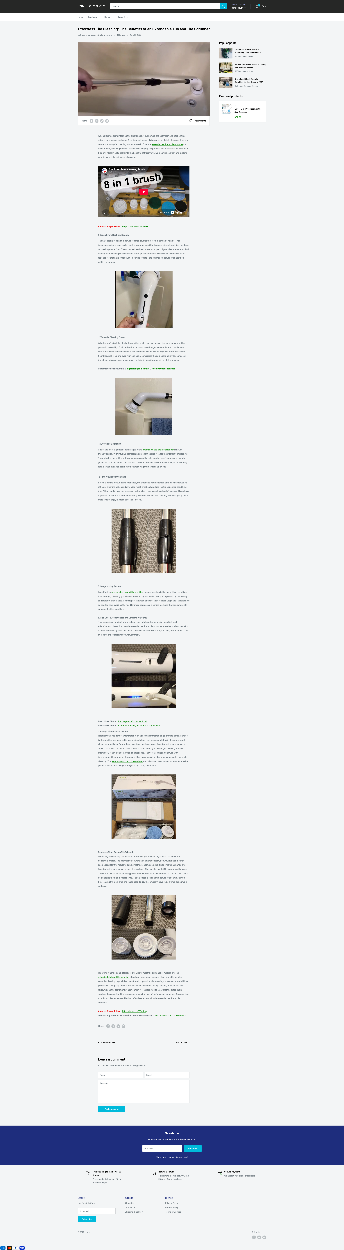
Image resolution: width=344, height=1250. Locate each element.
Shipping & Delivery (134, 1211)
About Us (129, 1203)
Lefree (237, 105)
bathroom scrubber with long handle (95, 35)
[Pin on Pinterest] (96, 121)
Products (92, 17)
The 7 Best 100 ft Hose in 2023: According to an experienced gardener (248, 51)
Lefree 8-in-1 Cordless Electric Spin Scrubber (247, 110)
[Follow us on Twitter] (259, 1237)
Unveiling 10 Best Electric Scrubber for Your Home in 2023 (249, 80)
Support (121, 17)
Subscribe (193, 1148)
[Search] (223, 6)
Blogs (107, 17)
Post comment (112, 1109)
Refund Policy (171, 1207)
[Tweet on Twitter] (102, 121)
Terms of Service (173, 1211)
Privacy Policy (171, 1203)
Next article (181, 1042)
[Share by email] (107, 121)
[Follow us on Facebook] (254, 1237)
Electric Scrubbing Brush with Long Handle (139, 725)
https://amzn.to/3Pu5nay (135, 226)
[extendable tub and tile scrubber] (143, 299)
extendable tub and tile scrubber (167, 144)
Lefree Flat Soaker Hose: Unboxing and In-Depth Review (250, 66)
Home (80, 17)
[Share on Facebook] (91, 121)
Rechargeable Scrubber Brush (132, 721)
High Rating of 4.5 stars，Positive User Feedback (150, 368)
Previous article (108, 1042)
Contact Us (130, 1207)
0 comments (200, 120)
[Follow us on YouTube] (264, 1237)
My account (238, 7)
